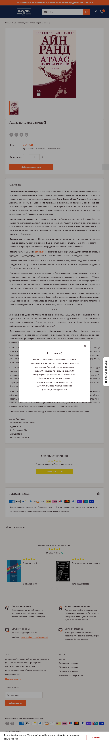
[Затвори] (85, 346)
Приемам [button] (96, 737)
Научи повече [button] (11, 739)
